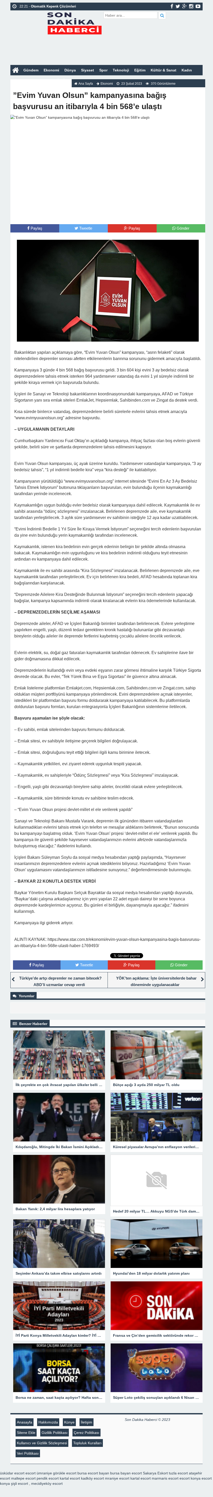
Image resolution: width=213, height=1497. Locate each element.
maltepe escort (23, 1478)
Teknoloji (121, 70)
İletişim (86, 1422)
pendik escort (48, 1478)
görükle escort (64, 1473)
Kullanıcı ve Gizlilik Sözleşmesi (42, 1443)
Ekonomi (51, 70)
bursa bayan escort (126, 1473)
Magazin (20, 80)
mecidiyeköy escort (47, 1483)
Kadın (187, 70)
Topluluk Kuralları (87, 1443)
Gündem (30, 70)
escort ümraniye (38, 1473)
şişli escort (19, 1483)
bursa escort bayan (93, 1473)
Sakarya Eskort (155, 1473)
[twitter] (178, 6)
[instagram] (191, 6)
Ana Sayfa (85, 83)
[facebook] (171, 6)
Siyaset (87, 70)
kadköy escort (92, 1478)
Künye (69, 1422)
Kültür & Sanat (163, 70)
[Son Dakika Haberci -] (74, 23)
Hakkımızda (48, 1422)
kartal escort (70, 1478)
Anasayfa (24, 1422)
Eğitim (139, 70)
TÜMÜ (60, 80)
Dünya (70, 70)
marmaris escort (165, 1478)
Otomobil (41, 80)
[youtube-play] (198, 6)
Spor (103, 70)
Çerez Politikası (86, 1433)
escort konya (190, 1478)
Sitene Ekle (26, 1433)
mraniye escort (117, 1478)
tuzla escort (178, 1473)
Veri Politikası (28, 1453)
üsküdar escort (12, 1473)
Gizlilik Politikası (55, 1433)
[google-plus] (184, 6)
